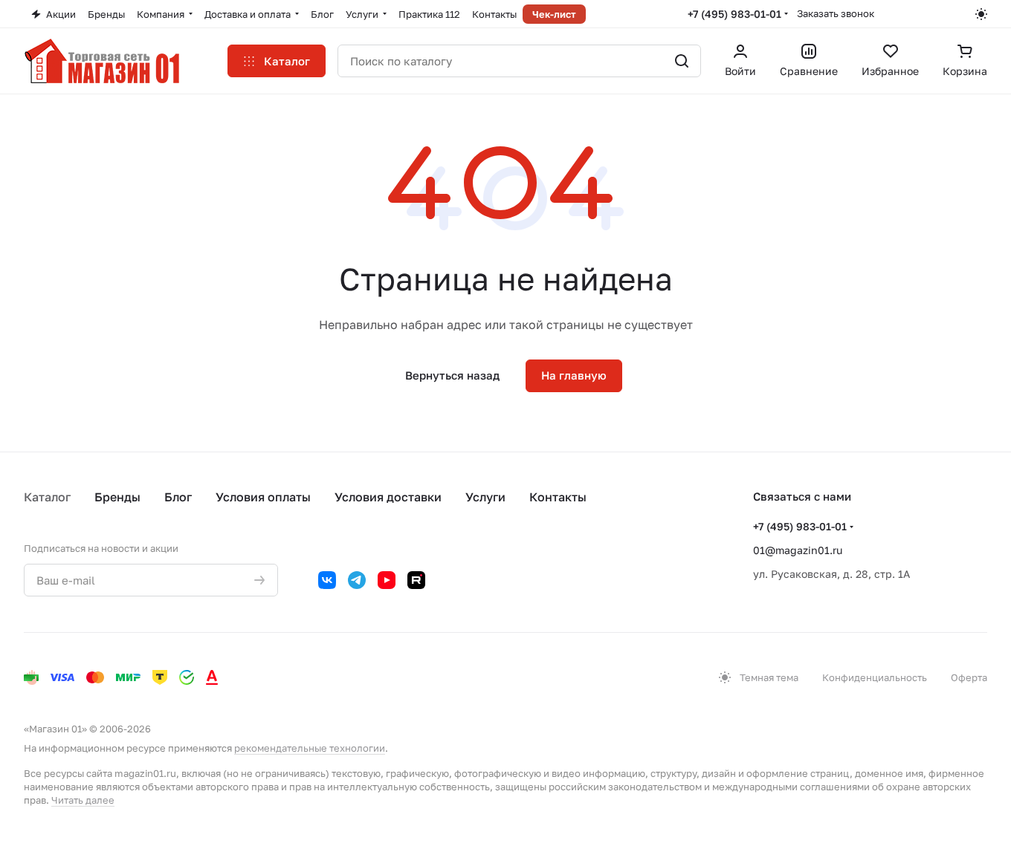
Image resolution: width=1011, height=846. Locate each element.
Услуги (485, 496)
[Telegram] (357, 580)
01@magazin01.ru (797, 550)
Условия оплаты (263, 496)
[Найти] (681, 61)
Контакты (558, 496)
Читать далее (82, 800)
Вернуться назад (452, 375)
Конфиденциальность (874, 677)
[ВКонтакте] (327, 580)
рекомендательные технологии (309, 748)
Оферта (969, 677)
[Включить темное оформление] (981, 14)
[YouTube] (386, 580)
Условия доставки (388, 496)
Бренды (117, 496)
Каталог (47, 496)
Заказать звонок (835, 13)
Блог (178, 496)
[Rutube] (416, 580)
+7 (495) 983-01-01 (734, 13)
